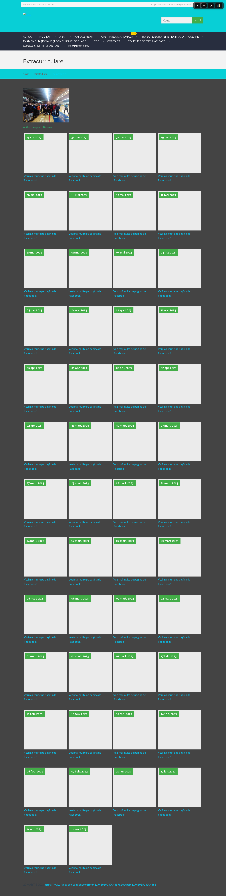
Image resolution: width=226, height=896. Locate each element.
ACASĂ (27, 36)
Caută (197, 20)
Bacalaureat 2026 (78, 45)
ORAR (62, 36)
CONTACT (113, 41)
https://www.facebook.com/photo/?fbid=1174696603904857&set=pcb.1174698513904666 (100, 884)
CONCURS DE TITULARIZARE (146, 41)
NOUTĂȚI (45, 36)
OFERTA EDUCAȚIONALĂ (117, 36)
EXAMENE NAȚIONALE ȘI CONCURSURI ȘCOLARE (54, 41)
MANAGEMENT (84, 36)
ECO (96, 41)
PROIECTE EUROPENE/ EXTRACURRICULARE (170, 36)
